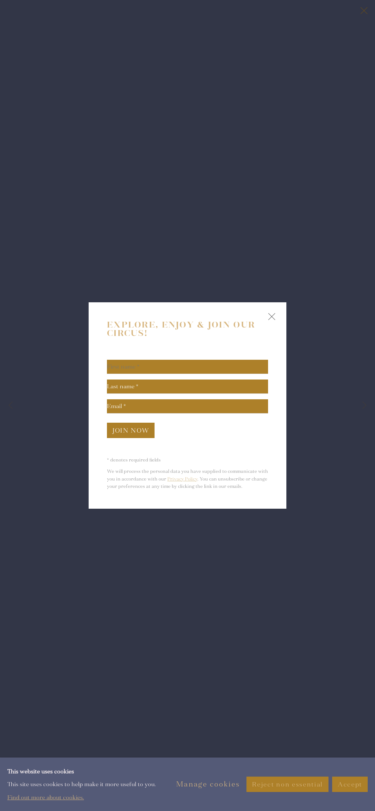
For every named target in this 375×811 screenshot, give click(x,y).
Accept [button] (350, 784)
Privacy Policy (182, 479)
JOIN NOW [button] (130, 430)
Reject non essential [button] (287, 784)
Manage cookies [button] (208, 784)
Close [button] (269, 319)
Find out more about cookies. (45, 797)
